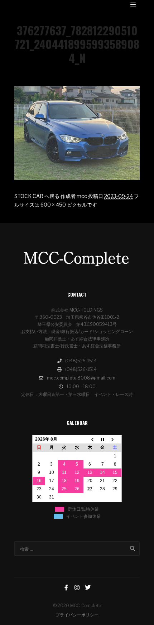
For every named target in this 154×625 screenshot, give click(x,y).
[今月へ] (102, 439)
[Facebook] (66, 587)
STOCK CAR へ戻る (36, 196)
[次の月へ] (115, 439)
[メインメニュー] (133, 4)
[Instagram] (77, 587)
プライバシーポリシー (77, 614)
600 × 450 (53, 205)
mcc (82, 196)
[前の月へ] (89, 439)
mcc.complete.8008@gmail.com (81, 378)
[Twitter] (87, 587)
